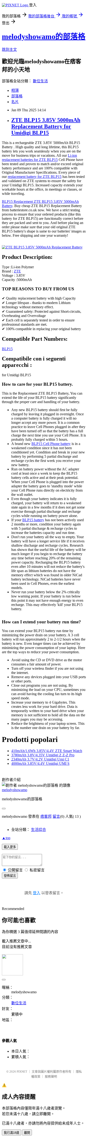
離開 (27, 1132)
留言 (56, 816)
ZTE (17, 271)
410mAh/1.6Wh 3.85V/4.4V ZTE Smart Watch (46, 751)
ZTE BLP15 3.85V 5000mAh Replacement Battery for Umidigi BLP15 (45, 126)
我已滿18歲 (11, 1132)
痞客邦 (46, 816)
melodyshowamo (14, 790)
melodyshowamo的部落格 (43, 36)
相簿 (15, 90)
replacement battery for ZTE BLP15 (34, 177)
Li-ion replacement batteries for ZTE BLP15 (39, 157)
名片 (15, 102)
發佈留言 (10, 876)
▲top (6, 838)
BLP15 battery (33, 520)
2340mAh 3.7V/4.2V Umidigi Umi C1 (40, 759)
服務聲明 (51, 1076)
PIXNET (22, 1071)
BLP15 (7, 349)
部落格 (17, 96)
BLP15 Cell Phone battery (51, 444)
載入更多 (10, 847)
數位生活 (40, 81)
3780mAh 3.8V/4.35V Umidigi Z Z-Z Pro (42, 755)
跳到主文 (9, 50)
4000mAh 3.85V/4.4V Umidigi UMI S (40, 763)
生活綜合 (38, 830)
